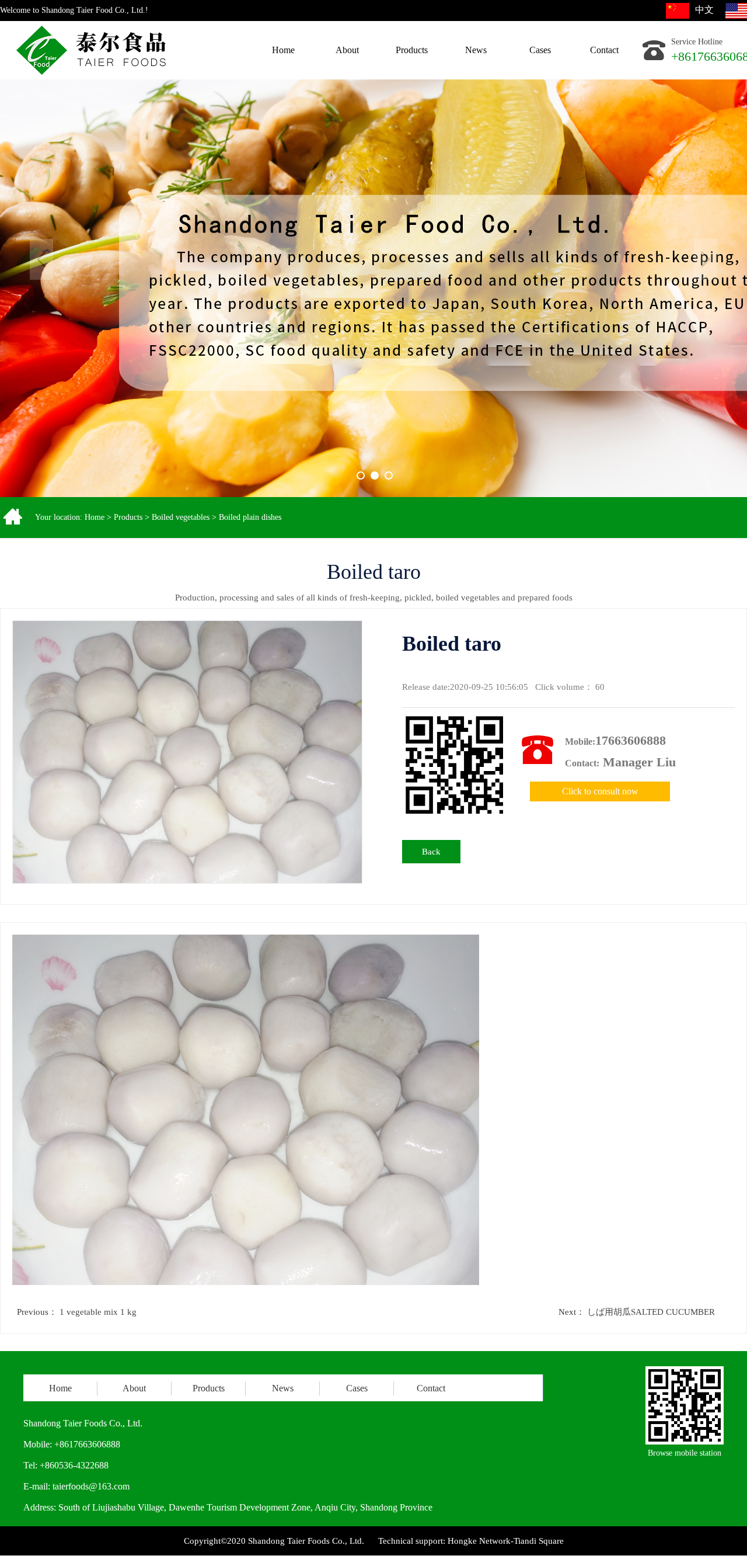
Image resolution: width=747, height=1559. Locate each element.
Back (431, 851)
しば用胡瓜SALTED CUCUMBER (651, 1312)
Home (94, 517)
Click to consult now (600, 791)
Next (705, 259)
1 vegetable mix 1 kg (98, 1312)
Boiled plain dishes (250, 517)
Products (128, 517)
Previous (41, 259)
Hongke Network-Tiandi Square (506, 1541)
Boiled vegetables (181, 517)
